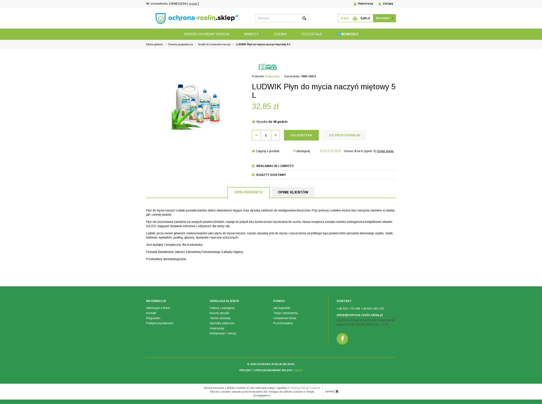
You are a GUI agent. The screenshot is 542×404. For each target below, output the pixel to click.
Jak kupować (281, 308)
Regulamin (153, 318)
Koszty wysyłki (219, 313)
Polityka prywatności (159, 323)
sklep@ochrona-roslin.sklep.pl (360, 315)
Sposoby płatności (222, 323)
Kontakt (151, 313)
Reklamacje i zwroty (223, 333)
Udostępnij (302, 151)
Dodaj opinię (385, 151)
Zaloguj (387, 3)
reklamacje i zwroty (275, 166)
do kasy (383, 18)
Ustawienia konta (284, 318)
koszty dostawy (271, 174)
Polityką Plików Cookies (305, 387)
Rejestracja (365, 3)
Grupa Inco (272, 76)
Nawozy (251, 34)
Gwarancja (217, 328)
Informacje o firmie (158, 308)
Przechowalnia (283, 323)
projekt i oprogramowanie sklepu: (271, 370)
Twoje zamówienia (285, 313)
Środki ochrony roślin (206, 34)
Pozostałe (312, 34)
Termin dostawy (220, 318)
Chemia (280, 34)
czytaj (193, 3)
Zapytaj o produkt (267, 151)
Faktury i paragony (222, 308)
